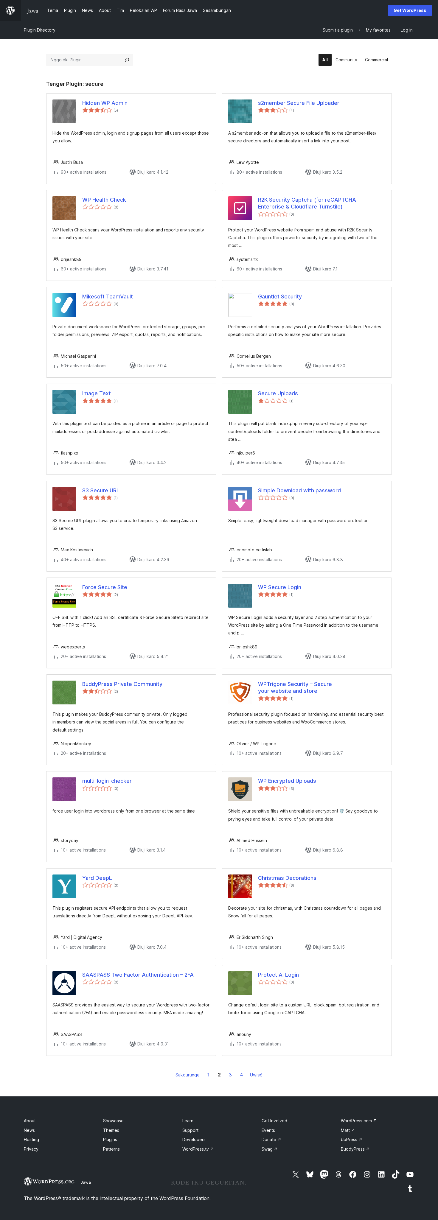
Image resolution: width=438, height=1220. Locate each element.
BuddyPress (355, 1148)
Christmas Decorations (287, 878)
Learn (187, 1120)
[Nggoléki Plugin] (127, 60)
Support (190, 1130)
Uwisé (256, 1074)
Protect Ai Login (278, 975)
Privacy (31, 1148)
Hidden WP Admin (105, 103)
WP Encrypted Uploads (287, 781)
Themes (111, 1130)
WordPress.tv (198, 1148)
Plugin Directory (39, 29)
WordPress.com (359, 1120)
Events (268, 1130)
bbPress (351, 1139)
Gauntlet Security (280, 296)
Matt (348, 1130)
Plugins (110, 1139)
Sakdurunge (187, 1074)
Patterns (111, 1148)
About (30, 1120)
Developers (194, 1139)
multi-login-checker (107, 781)
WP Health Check (104, 200)
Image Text (96, 393)
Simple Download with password (299, 490)
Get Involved (274, 1120)
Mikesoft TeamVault (107, 296)
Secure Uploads (278, 393)
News (29, 1130)
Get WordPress (410, 10)
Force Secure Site (104, 587)
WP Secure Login (279, 587)
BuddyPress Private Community (122, 684)
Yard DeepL (97, 878)
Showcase (113, 1120)
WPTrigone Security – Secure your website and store (295, 687)
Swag (270, 1148)
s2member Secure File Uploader (298, 103)
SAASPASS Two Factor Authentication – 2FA (138, 975)
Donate (271, 1139)
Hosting (31, 1139)
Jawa (86, 1182)
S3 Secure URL (100, 490)
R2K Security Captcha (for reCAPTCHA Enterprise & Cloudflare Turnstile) (307, 203)
